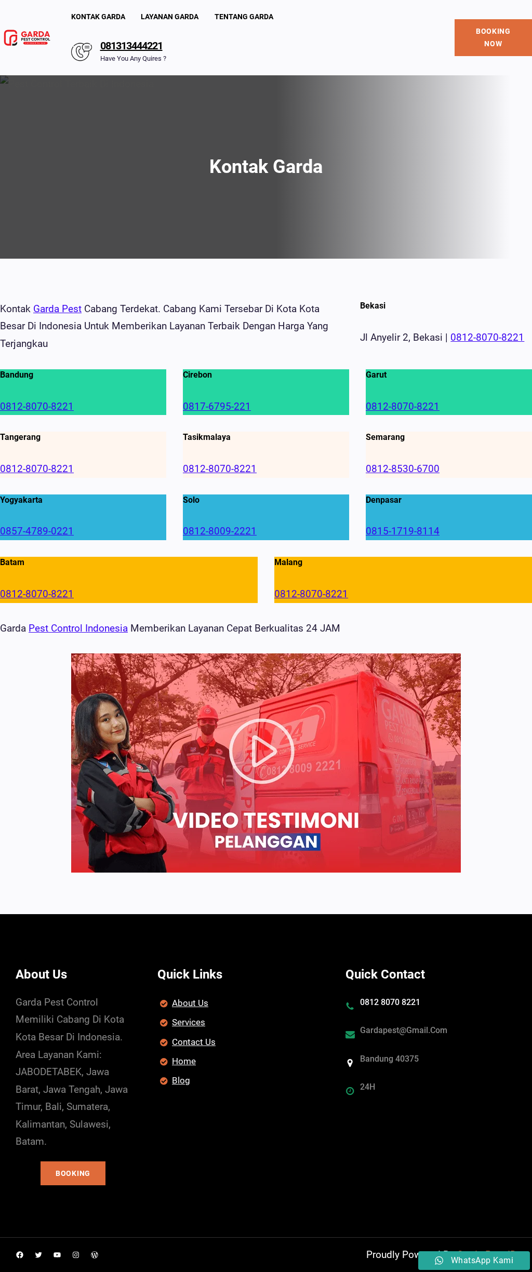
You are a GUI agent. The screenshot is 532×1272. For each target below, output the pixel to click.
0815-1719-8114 (403, 531)
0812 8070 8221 (390, 1002)
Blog (181, 1080)
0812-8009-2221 (220, 531)
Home (184, 1061)
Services (188, 1022)
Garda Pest (57, 309)
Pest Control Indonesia (78, 628)
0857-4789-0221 (37, 531)
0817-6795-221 (217, 406)
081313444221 (131, 45)
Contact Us (194, 1042)
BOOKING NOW (493, 37)
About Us (190, 1003)
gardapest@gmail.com (403, 1030)
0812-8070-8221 (487, 337)
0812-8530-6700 (403, 469)
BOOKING (73, 1173)
